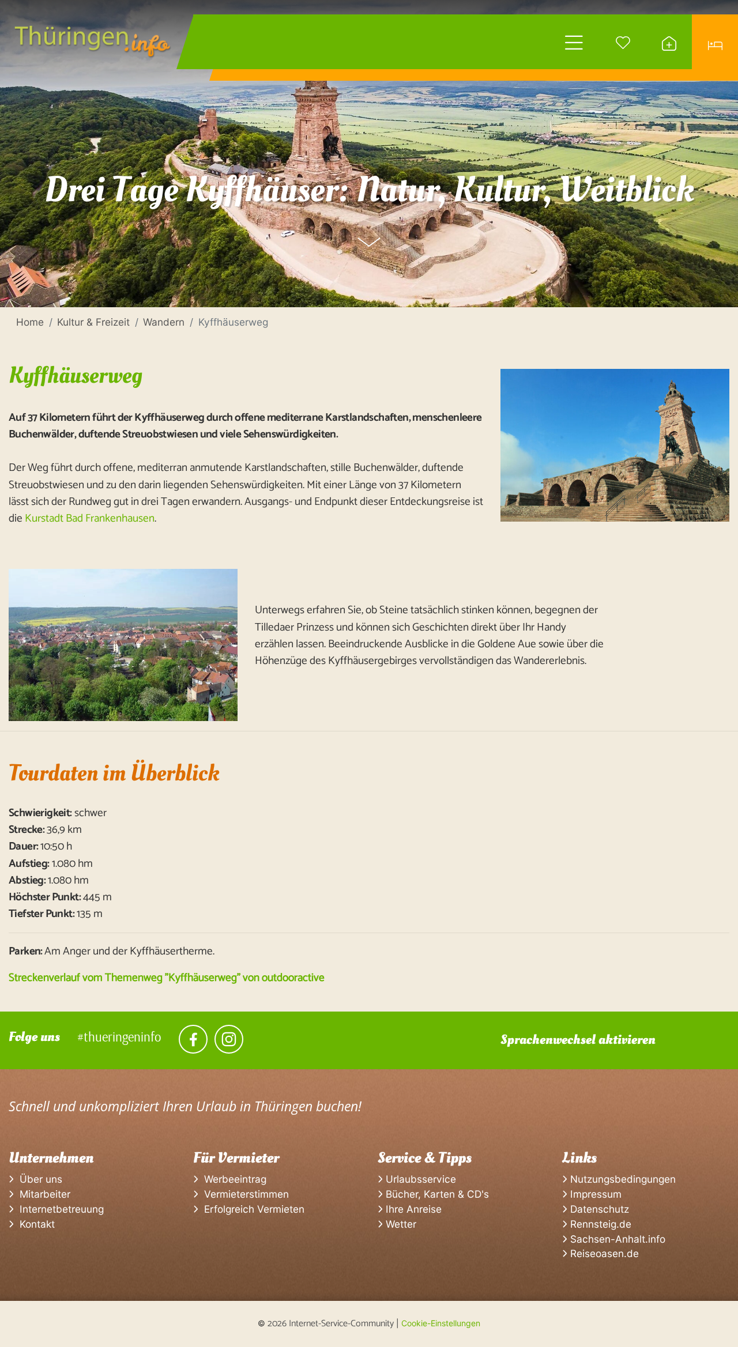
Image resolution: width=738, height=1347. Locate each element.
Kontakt (34, 1224)
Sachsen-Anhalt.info (616, 1239)
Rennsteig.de (599, 1224)
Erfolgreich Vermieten (251, 1209)
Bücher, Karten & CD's (436, 1194)
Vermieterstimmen (243, 1194)
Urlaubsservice (419, 1179)
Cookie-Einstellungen (440, 1323)
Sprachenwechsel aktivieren (578, 1040)
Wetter (399, 1224)
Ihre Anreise (412, 1209)
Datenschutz (598, 1209)
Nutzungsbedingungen (621, 1179)
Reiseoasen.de (603, 1253)
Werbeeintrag (232, 1179)
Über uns (38, 1179)
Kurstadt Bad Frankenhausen (90, 518)
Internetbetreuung (59, 1209)
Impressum (594, 1194)
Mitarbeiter (42, 1194)
